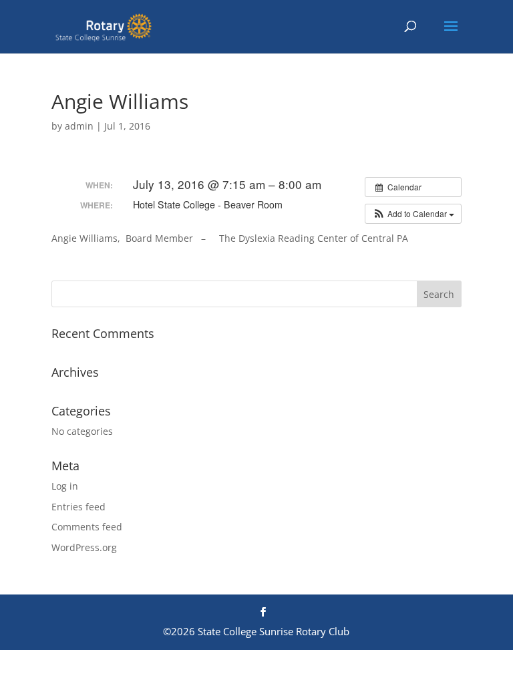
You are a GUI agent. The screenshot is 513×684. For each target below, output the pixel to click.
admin (79, 126)
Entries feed (78, 506)
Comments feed (86, 526)
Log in (64, 486)
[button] (413, 213)
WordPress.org (84, 547)
